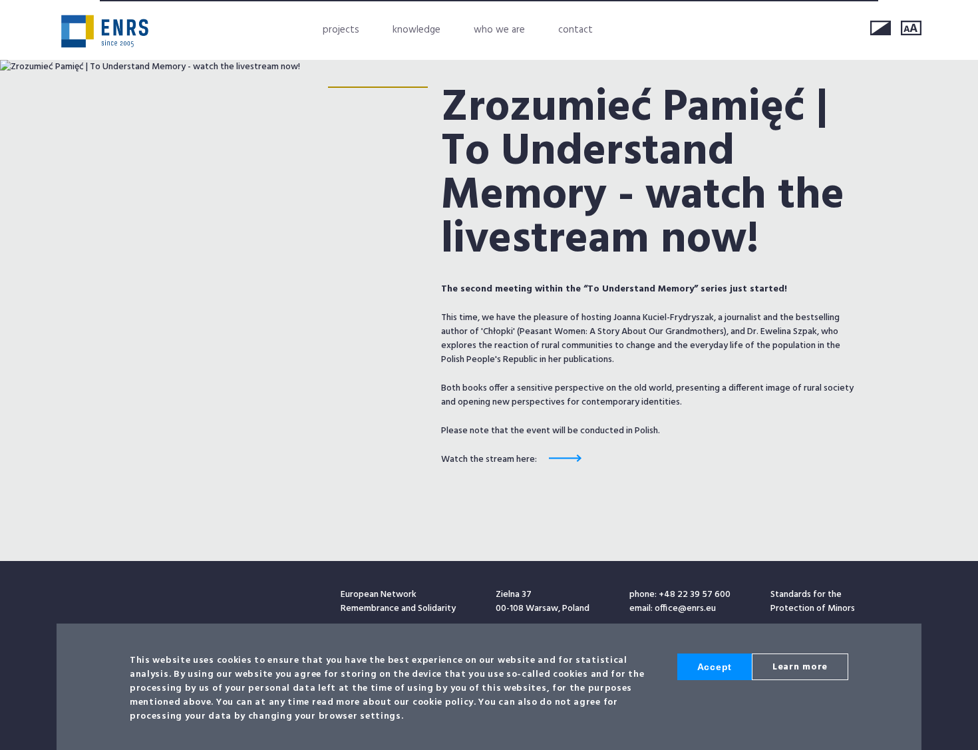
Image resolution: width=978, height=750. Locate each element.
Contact (575, 30)
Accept (714, 666)
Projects (341, 30)
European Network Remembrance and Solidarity (105, 31)
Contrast (880, 28)
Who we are (499, 30)
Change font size (911, 28)
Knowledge (416, 30)
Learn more (800, 667)
